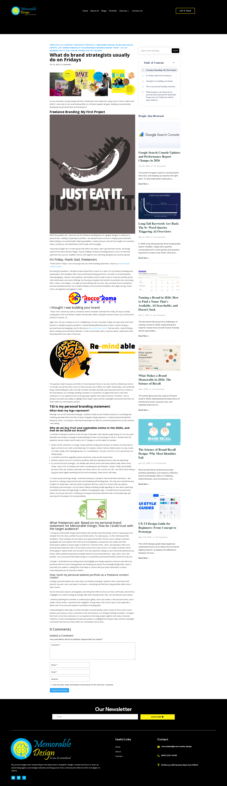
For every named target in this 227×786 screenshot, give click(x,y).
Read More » (143, 183)
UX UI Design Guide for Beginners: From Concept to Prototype (157, 527)
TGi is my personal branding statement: (160, 86)
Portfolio (113, 11)
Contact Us (137, 11)
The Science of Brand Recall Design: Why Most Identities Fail (157, 453)
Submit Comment (59, 690)
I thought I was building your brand (159, 81)
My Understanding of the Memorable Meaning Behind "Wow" (89, 47)
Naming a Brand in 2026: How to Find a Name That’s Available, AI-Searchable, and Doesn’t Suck (158, 303)
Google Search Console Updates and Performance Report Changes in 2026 (159, 156)
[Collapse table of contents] (173, 62)
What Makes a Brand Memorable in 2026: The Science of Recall (154, 379)
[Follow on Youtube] (13, 778)
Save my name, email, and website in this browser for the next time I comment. (82, 685)
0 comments (66, 64)
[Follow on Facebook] (24, 778)
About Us (94, 11)
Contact (119, 756)
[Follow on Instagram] (19, 778)
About (118, 751)
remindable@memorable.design (176, 746)
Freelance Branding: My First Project (161, 70)
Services (123, 11)
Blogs (103, 11)
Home (85, 11)
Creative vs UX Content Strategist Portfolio (72, 45)
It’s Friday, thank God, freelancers (158, 75)
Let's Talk (185, 11)
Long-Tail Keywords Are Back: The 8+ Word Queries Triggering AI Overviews (158, 227)
